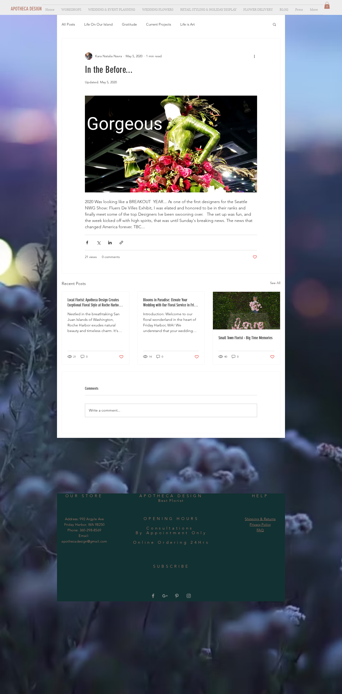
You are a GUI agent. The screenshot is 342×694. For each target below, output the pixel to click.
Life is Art (187, 24)
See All (275, 283)
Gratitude (129, 24)
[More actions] (254, 56)
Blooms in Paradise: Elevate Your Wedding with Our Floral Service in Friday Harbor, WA (171, 302)
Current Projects (158, 24)
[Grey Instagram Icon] (188, 595)
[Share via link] (121, 242)
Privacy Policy (260, 524)
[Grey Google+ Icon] (165, 595)
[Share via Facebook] (87, 242)
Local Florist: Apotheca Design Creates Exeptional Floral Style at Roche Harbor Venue (93, 302)
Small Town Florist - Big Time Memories (245, 337)
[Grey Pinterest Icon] (177, 595)
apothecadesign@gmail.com (84, 541)
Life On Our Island (98, 24)
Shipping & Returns (260, 519)
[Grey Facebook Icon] (153, 595)
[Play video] (171, 144)
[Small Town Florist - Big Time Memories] (246, 310)
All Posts (68, 24)
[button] (327, 5)
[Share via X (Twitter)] (98, 242)
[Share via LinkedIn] (110, 242)
